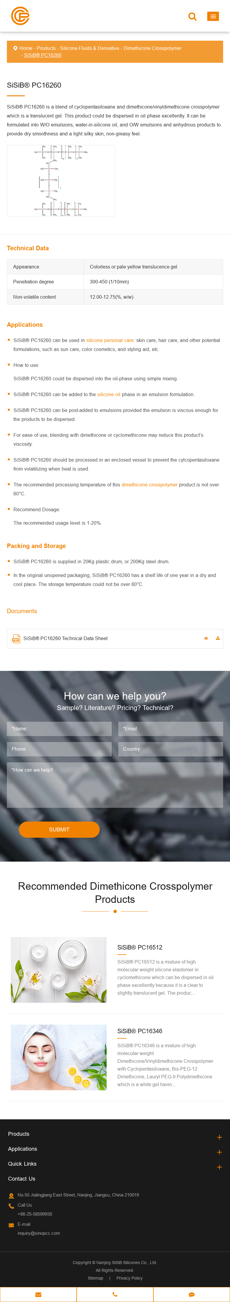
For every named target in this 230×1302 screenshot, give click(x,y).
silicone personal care (110, 340)
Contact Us (21, 1179)
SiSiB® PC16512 (139, 947)
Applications (22, 1149)
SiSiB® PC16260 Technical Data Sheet (65, 638)
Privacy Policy (129, 1278)
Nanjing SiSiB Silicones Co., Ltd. (126, 1262)
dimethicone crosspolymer (150, 484)
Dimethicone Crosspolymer (152, 48)
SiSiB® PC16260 (42, 55)
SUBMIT (59, 829)
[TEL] (115, 1295)
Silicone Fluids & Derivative (89, 48)
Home (25, 48)
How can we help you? (115, 696)
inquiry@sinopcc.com (39, 1233)
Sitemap (95, 1278)
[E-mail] (38, 1295)
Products (46, 48)
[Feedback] (192, 1295)
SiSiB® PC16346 (139, 1031)
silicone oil (108, 394)
